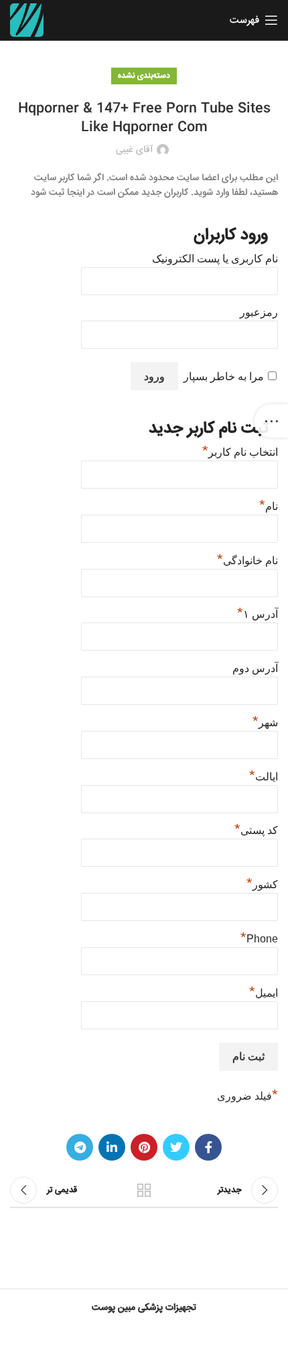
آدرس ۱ (257, 612)
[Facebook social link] (208, 1147)
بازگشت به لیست (144, 1190)
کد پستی (256, 828)
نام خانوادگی (247, 559)
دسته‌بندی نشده (144, 76)
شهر (265, 720)
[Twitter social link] (176, 1147)
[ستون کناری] (271, 421)
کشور (262, 882)
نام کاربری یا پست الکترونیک (215, 258)
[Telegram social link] (79, 1147)
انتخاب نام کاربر (240, 450)
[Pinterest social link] (144, 1147)
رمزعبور (259, 312)
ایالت (263, 775)
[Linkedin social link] (111, 1147)
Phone (259, 937)
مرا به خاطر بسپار (224, 376)
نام (268, 504)
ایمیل (263, 991)
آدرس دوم (255, 668)
